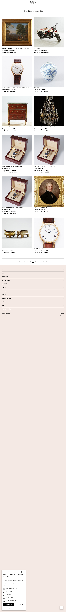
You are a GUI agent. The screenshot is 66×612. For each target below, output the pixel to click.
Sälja (3, 269)
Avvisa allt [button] (19, 604)
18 (35, 261)
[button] (13, 608)
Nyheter (4, 294)
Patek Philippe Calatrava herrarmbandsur (46, 248)
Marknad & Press (6, 298)
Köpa (3, 273)
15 (27, 261)
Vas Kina (36, 87)
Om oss (4, 291)
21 (44, 261)
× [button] (23, 572)
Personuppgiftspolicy (6, 313)
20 (41, 261)
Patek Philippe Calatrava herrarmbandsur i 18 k (15, 87)
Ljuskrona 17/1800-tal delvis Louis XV (44, 127)
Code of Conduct (6, 309)
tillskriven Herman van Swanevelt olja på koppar (15, 48)
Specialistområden (7, 284)
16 (30, 261)
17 (33, 261)
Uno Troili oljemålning (40, 207)
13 (22, 261)
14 (24, 261)
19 (38, 261)
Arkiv (3, 305)
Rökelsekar (5, 248)
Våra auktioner (6, 280)
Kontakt (4, 287)
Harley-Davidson (39, 48)
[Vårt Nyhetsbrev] (61, 607)
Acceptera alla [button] (8, 604)
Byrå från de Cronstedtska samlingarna (13, 127)
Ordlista (4, 302)
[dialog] (14, 590)
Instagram (62, 313)
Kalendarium (5, 276)
